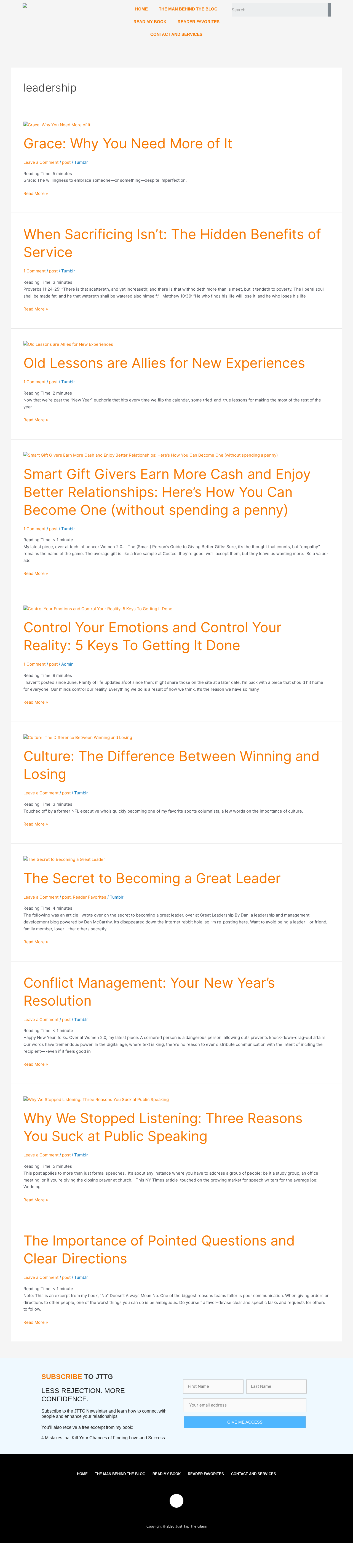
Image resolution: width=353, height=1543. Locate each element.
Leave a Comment (40, 162)
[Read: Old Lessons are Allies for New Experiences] (68, 344)
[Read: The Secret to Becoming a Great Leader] (64, 859)
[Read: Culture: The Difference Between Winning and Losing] (77, 737)
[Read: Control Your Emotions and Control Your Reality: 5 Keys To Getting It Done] (97, 608)
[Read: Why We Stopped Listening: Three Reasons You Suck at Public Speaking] (96, 1099)
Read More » (35, 193)
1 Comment (34, 271)
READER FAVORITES (199, 21)
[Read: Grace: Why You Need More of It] (56, 124)
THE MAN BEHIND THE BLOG (188, 9)
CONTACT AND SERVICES (176, 34)
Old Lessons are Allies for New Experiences (164, 363)
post (66, 162)
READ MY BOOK (150, 21)
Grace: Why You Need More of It (127, 143)
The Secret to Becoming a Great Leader (152, 878)
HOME (141, 9)
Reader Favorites (89, 897)
